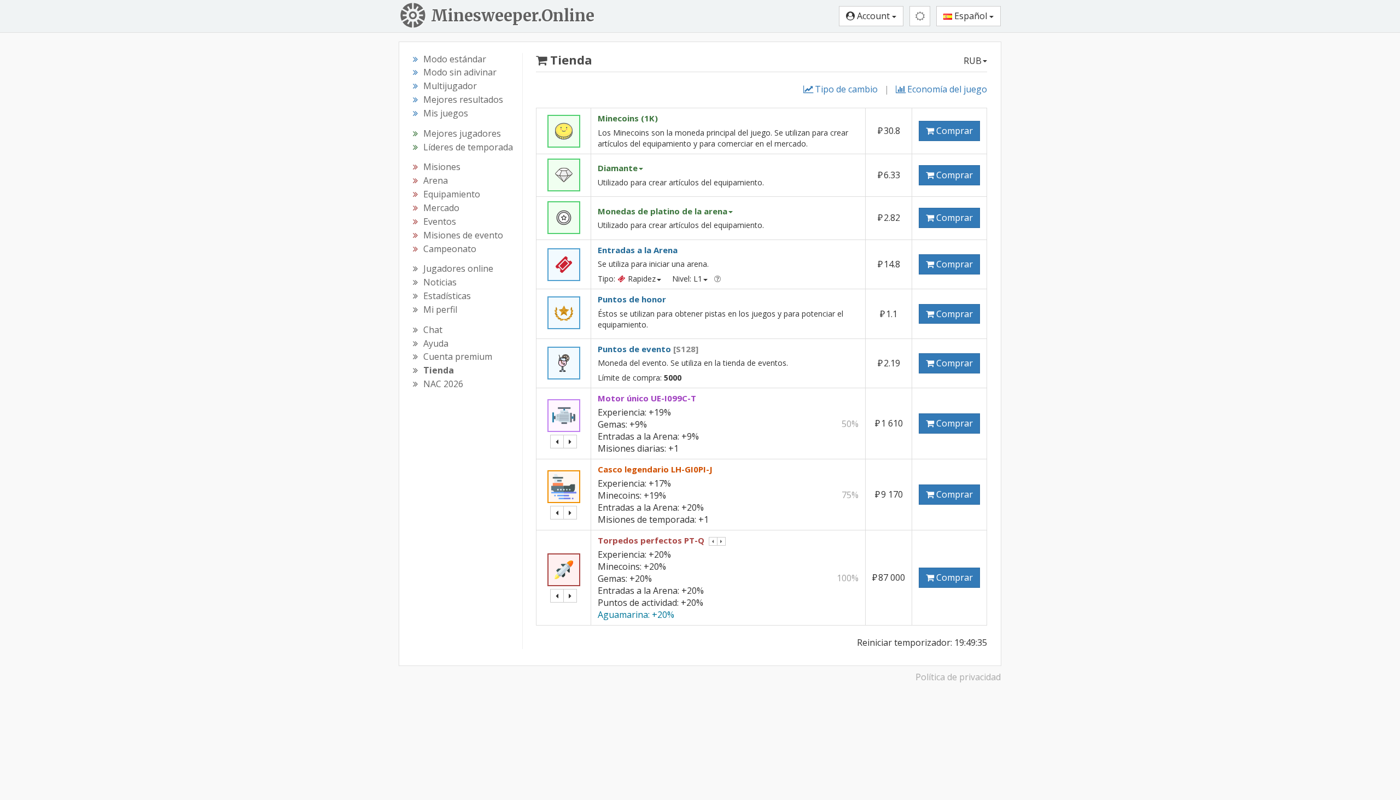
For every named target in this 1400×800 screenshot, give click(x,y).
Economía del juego (947, 89)
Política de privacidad (958, 677)
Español (970, 16)
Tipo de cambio (846, 89)
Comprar (953, 131)
